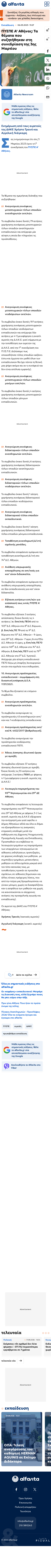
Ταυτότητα (25, 1511)
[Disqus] (25, 1115)
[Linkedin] (48, 69)
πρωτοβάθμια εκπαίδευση (15, 1033)
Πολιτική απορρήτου (25, 1507)
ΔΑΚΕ (29, 1026)
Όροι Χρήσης (25, 1498)
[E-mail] (48, 97)
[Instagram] (25, 1489)
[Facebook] (48, 51)
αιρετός (17, 1026)
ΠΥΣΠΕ (6, 1026)
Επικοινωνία (25, 1502)
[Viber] (48, 79)
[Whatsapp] (48, 88)
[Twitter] (48, 60)
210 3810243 (25, 1525)
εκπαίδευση (17, 1408)
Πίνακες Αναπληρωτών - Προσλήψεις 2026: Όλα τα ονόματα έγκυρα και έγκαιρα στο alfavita (20, 1014)
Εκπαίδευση (7, 25)
